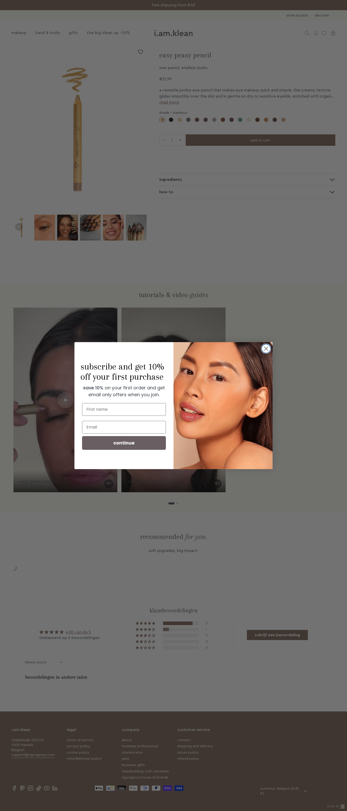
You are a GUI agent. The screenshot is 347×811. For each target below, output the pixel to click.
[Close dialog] (266, 348)
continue (124, 443)
